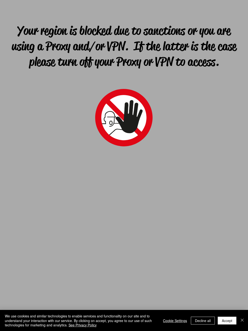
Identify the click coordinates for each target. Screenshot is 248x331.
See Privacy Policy (83, 325)
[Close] (242, 320)
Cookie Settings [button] (175, 320)
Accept (227, 320)
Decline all (203, 320)
